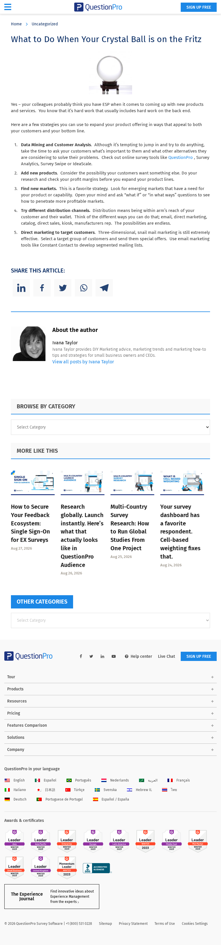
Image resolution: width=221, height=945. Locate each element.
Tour (11, 677)
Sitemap (105, 924)
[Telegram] (104, 287)
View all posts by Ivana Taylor (83, 362)
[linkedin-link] (102, 656)
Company (15, 749)
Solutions (15, 737)
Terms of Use (165, 924)
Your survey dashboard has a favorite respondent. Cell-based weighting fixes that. (180, 531)
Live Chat (166, 656)
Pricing (13, 713)
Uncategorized (45, 24)
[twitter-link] (91, 656)
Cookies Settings (195, 924)
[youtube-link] (114, 656)
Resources (17, 701)
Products (15, 689)
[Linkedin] (21, 287)
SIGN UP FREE (198, 7)
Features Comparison (27, 725)
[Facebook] (42, 287)
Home (16, 24)
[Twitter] (62, 287)
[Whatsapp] (83, 287)
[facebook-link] (81, 656)
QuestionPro (180, 157)
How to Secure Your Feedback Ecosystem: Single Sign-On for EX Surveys (30, 523)
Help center (141, 656)
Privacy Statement (133, 924)
